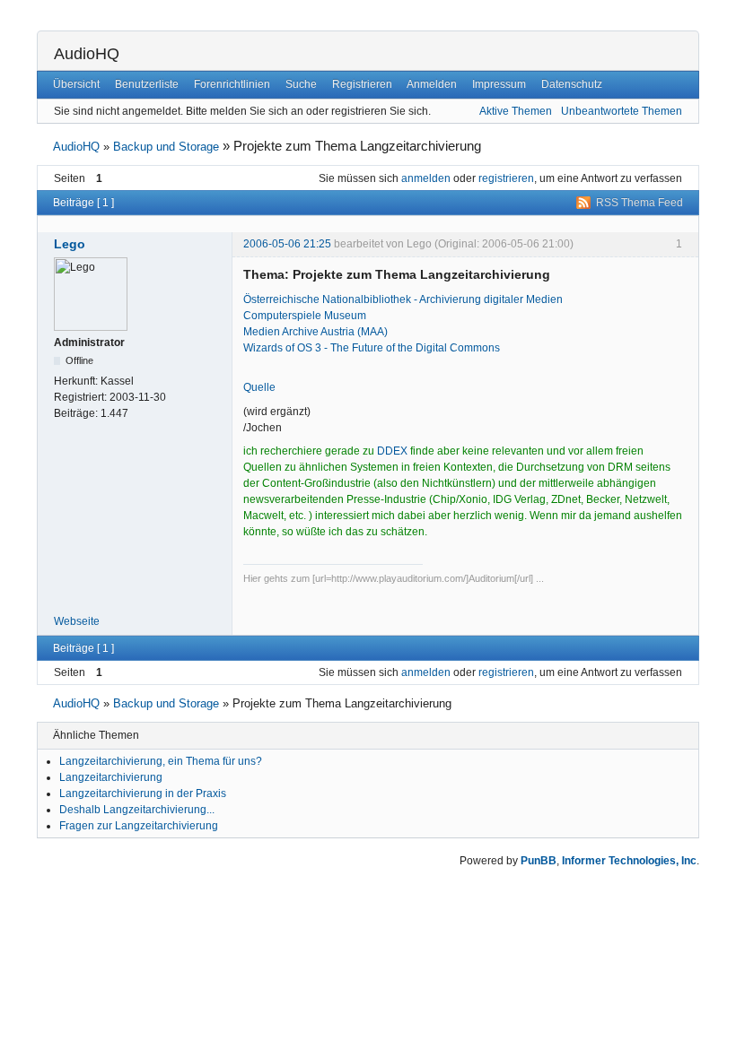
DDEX (392, 451)
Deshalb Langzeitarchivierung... (137, 809)
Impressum (499, 84)
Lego (69, 244)
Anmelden (432, 84)
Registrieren (362, 84)
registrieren (506, 178)
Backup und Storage (166, 146)
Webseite (77, 621)
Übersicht (76, 84)
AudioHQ (86, 54)
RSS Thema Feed (639, 202)
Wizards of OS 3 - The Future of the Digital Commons (371, 348)
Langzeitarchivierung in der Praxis (142, 793)
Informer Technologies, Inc (629, 860)
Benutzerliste (147, 84)
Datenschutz (571, 84)
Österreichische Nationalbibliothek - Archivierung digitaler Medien (403, 299)
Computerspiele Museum (304, 315)
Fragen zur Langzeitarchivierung (138, 826)
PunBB (538, 860)
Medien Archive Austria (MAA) (315, 331)
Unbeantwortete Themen (621, 111)
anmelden (426, 178)
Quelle (259, 387)
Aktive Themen (515, 111)
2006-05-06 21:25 (287, 244)
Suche (301, 84)
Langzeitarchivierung (110, 777)
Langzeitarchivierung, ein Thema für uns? (160, 761)
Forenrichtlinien (232, 84)
